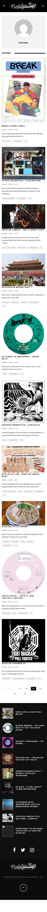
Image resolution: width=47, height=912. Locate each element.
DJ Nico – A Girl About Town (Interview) (29, 788)
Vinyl (5, 374)
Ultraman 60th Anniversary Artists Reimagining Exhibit (28, 804)
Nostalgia (6, 141)
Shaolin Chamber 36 (14, 663)
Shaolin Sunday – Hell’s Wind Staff (23, 230)
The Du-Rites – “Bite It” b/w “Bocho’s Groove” (18, 597)
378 (25, 693)
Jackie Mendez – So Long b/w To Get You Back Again (30, 727)
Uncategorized (8, 198)
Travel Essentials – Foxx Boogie (21, 181)
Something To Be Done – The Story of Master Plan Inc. (30, 831)
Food (20, 491)
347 (15, 693)
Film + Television (9, 247)
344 (27, 688)
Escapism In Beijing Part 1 (17, 287)
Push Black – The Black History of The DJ (30, 759)
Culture (6, 302)
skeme (4, 130)
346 (40, 688)
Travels (24, 302)
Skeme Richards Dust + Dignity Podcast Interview (29, 773)
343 (20, 688)
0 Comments (17, 141)
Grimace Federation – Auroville (21, 425)
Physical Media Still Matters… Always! (28, 817)
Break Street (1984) (13, 126)
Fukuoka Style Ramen (14, 527)
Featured (15, 302)
